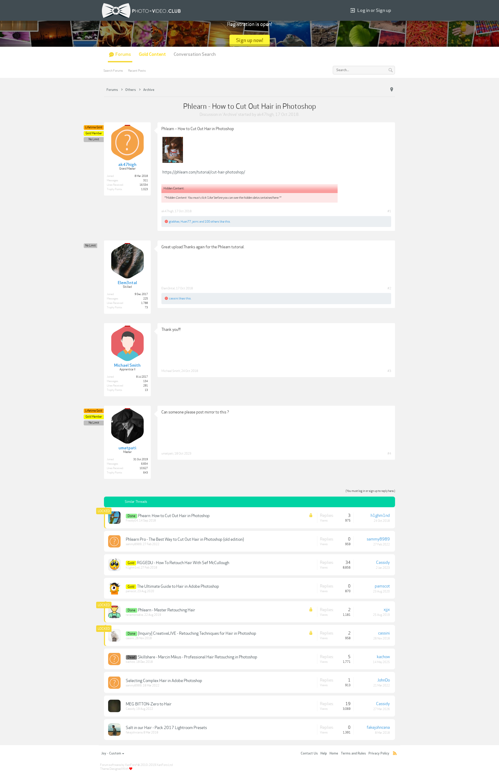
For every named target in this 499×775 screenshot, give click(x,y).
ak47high (265, 114)
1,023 (144, 189)
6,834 (144, 463)
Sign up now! (249, 40)
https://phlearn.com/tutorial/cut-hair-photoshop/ (203, 172)
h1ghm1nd (380, 515)
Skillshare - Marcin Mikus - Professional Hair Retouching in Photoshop (197, 657)
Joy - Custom (111, 753)
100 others (212, 221)
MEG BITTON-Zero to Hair (149, 704)
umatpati (167, 453)
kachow (130, 662)
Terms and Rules (353, 753)
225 (145, 298)
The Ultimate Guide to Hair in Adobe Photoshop (178, 586)
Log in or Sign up (374, 10)
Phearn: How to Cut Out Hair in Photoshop (174, 515)
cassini (173, 298)
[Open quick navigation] (392, 89)
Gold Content (152, 54)
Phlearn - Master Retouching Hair (166, 610)
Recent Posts (137, 70)
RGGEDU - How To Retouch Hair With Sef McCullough (183, 562)
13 (146, 390)
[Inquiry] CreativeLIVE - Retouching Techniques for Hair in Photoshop (197, 633)
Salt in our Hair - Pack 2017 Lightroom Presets (166, 727)
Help (323, 753)
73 (146, 307)
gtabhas (174, 221)
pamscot (131, 591)
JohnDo (383, 680)
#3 (389, 371)
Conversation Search (195, 54)
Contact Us (309, 753)
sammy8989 (134, 544)
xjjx (387, 609)
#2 (389, 288)
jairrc (195, 221)
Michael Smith (170, 371)
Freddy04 (132, 520)
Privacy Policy (379, 753)
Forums (123, 54)
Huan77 (186, 221)
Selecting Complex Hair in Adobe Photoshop (164, 680)
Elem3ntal (168, 288)
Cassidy (383, 562)
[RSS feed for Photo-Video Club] (395, 753)
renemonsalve (134, 615)
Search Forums (113, 70)
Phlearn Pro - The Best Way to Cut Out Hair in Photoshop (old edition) (185, 539)
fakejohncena (134, 732)
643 (145, 472)
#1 (389, 211)
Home (334, 753)
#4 (389, 453)
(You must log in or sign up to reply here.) (370, 491)
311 (145, 180)
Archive (230, 114)
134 (145, 381)
